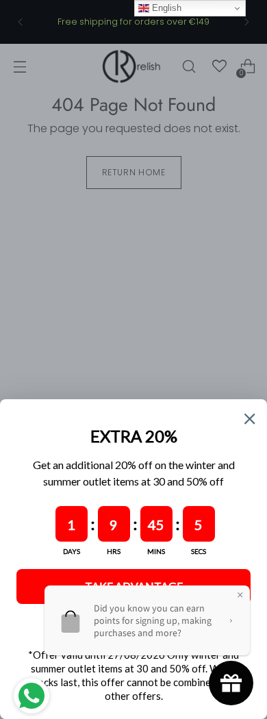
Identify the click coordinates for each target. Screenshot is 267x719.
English (165, 8)
